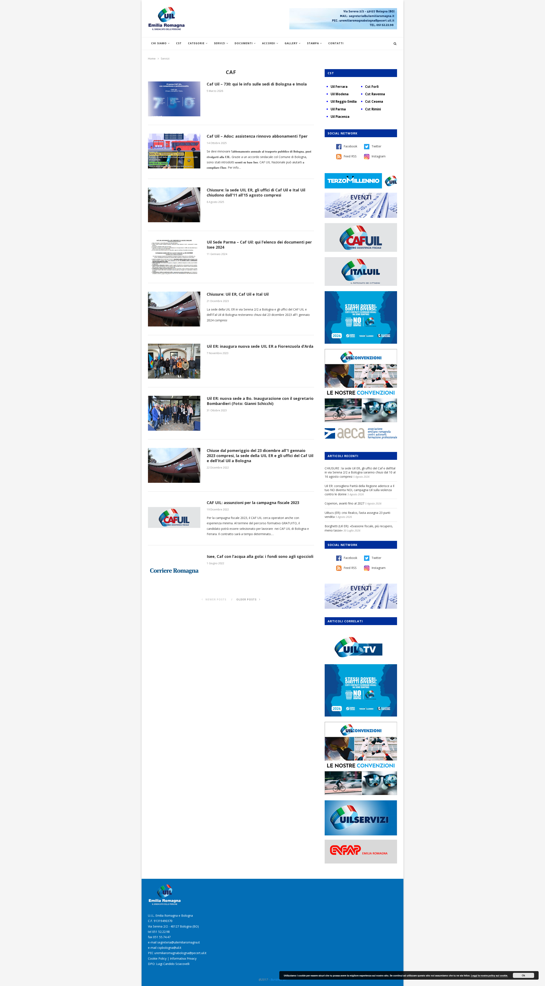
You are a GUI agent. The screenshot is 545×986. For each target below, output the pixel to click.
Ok (523, 975)
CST (179, 43)
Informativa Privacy (183, 958)
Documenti (244, 43)
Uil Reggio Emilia (344, 101)
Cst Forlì (372, 86)
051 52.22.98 (161, 932)
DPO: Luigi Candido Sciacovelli (168, 964)
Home (152, 58)
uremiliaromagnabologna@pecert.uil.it (180, 953)
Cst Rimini (373, 109)
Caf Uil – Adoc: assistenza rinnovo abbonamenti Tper (257, 136)
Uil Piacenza (340, 116)
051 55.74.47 (162, 937)
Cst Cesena (374, 101)
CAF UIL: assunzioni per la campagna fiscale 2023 (253, 502)
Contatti (336, 43)
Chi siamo (159, 43)
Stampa (313, 43)
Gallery (291, 43)
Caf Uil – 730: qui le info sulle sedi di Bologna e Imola (257, 84)
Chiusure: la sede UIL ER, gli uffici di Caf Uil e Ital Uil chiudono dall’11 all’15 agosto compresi (256, 192)
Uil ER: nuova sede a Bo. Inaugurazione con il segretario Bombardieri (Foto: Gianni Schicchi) (260, 401)
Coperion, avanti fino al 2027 (344, 503)
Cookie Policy (157, 958)
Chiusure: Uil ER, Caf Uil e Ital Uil (238, 294)
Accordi (268, 43)
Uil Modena (340, 94)
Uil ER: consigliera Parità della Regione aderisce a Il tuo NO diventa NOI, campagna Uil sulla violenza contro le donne (359, 490)
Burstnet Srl (278, 979)
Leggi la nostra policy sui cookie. (489, 975)
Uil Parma (338, 109)
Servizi (219, 43)
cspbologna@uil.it (169, 948)
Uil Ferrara (339, 86)
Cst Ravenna (375, 94)
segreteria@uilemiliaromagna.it (178, 942)
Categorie (196, 43)
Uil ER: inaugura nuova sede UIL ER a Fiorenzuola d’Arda (260, 346)
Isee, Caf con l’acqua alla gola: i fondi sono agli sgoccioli (260, 556)
